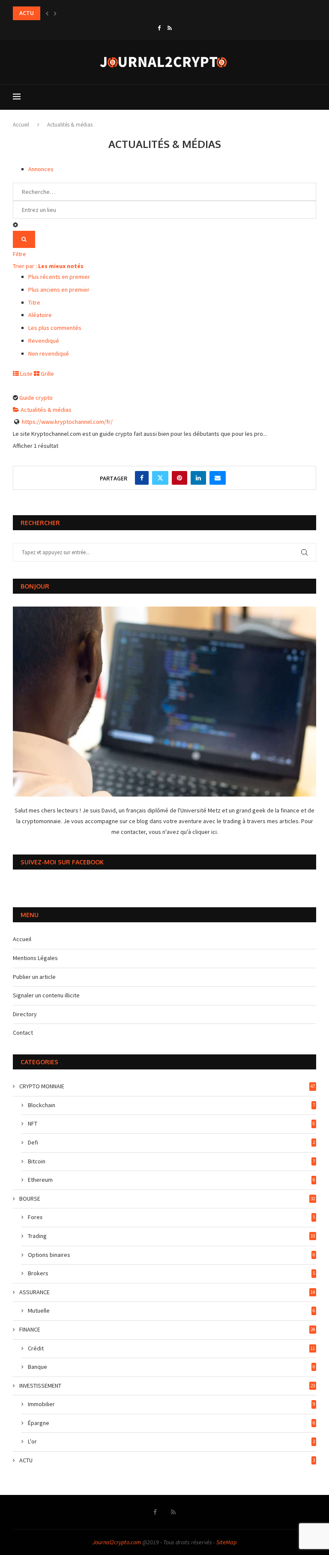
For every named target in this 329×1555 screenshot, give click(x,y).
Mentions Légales (35, 958)
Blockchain (171, 1105)
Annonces (41, 169)
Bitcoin (171, 1161)
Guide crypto (36, 398)
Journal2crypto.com (117, 1542)
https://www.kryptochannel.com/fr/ (67, 422)
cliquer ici (204, 832)
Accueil (21, 124)
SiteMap (226, 1542)
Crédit (171, 1348)
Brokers (171, 1273)
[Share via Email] (217, 478)
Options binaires (171, 1255)
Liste (26, 373)
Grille (46, 373)
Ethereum (171, 1180)
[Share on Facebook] (142, 478)
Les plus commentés (54, 328)
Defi (171, 1142)
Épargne (171, 1423)
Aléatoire (40, 315)
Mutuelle (171, 1310)
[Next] (55, 13)
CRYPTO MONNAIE (167, 1086)
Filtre (19, 254)
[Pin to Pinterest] (179, 478)
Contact (23, 1032)
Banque (171, 1367)
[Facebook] (159, 28)
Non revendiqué (48, 353)
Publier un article (34, 977)
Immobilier (171, 1404)
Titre (34, 302)
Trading (171, 1236)
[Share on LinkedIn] (198, 478)
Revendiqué (43, 340)
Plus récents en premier (59, 277)
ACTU (167, 1460)
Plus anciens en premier (59, 289)
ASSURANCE (167, 1292)
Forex (171, 1217)
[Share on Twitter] (160, 478)
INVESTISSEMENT (167, 1385)
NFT (171, 1123)
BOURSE (167, 1198)
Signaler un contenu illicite (46, 995)
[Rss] (169, 28)
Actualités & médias (45, 410)
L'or (171, 1441)
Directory (25, 1014)
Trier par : (48, 266)
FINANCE (167, 1329)
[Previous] (47, 13)
